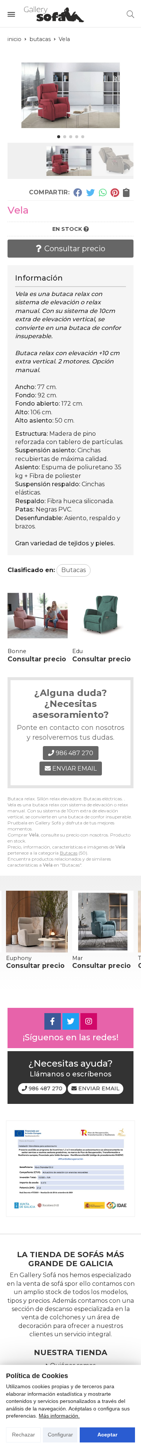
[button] (58, 136)
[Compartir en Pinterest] (115, 192)
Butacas (68, 853)
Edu (77, 651)
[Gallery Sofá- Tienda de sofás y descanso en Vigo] (54, 14)
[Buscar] (130, 14)
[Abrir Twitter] (70, 1021)
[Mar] (103, 921)
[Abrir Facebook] (52, 1021)
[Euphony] (37, 921)
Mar (77, 958)
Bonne (17, 651)
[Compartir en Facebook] (77, 192)
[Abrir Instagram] (88, 1021)
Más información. (59, 1416)
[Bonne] (38, 616)
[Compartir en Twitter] (90, 192)
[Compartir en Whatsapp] (103, 192)
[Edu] (102, 616)
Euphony (19, 958)
